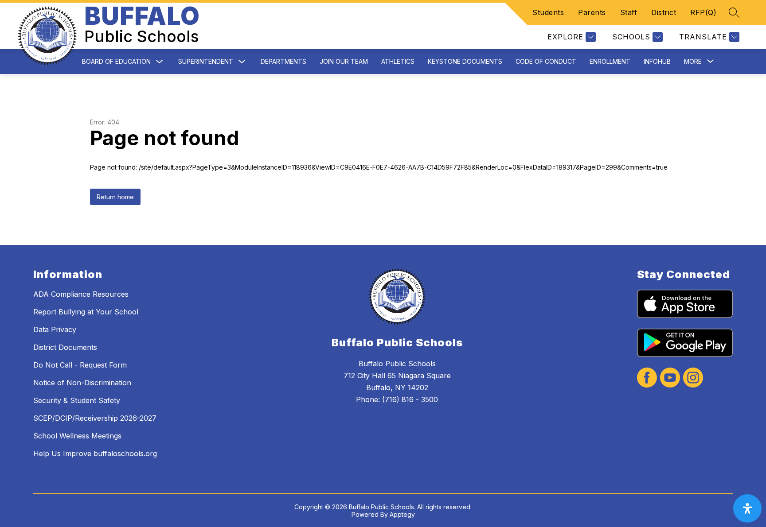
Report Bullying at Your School (85, 311)
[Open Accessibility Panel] (747, 508)
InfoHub (657, 61)
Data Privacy (54, 329)
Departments (283, 61)
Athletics (397, 61)
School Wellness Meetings (77, 435)
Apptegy (402, 514)
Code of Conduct (546, 61)
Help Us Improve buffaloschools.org (95, 453)
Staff (628, 12)
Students (548, 12)
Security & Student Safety (76, 400)
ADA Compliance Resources (81, 294)
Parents (592, 12)
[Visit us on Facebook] (647, 378)
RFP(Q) (703, 12)
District (663, 12)
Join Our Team (344, 61)
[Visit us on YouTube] (670, 378)
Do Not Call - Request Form (80, 364)
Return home (115, 197)
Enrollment (610, 61)
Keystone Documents (465, 61)
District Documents (65, 347)
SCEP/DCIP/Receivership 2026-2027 (94, 418)
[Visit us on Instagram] (693, 378)
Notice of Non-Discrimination (82, 382)
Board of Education (116, 61)
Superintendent (205, 61)
